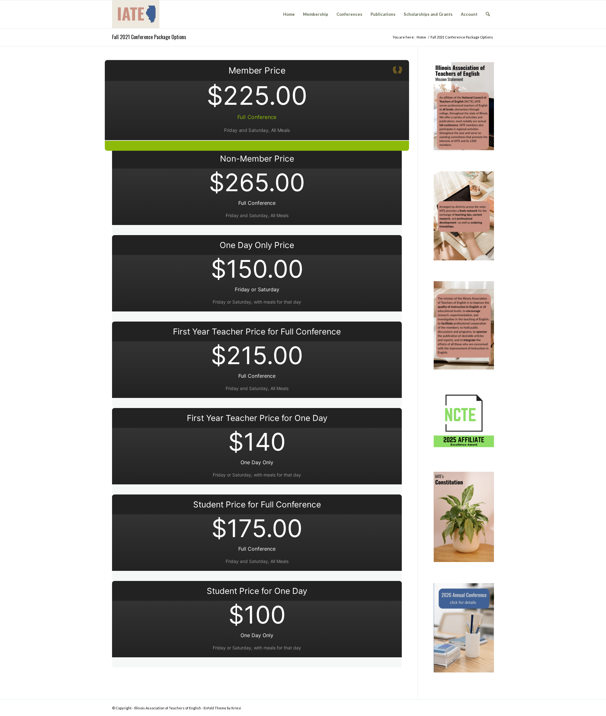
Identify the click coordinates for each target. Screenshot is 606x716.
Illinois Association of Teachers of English (167, 708)
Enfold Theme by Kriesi (222, 708)
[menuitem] (289, 14)
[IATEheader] (135, 14)
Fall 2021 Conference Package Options (149, 37)
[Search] (488, 14)
